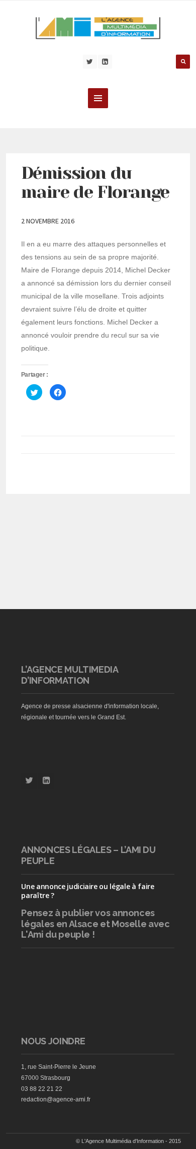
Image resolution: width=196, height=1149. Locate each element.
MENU (98, 98)
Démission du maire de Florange (95, 182)
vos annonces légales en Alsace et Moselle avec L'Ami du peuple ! (95, 924)
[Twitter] (90, 62)
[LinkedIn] (105, 62)
